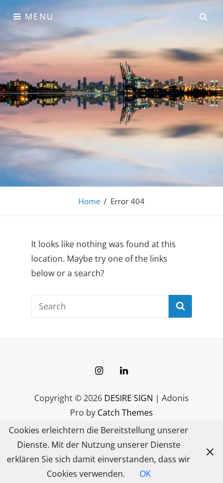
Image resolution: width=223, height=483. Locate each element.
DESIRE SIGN (128, 398)
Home (89, 201)
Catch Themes (125, 412)
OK (145, 473)
